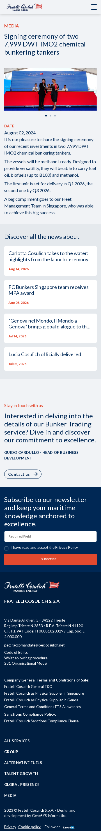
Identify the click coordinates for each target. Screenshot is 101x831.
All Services (17, 741)
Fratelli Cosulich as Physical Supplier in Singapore (44, 693)
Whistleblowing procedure (25, 658)
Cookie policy (29, 827)
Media (10, 795)
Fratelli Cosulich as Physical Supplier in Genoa (41, 700)
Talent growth (21, 773)
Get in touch (22, 19)
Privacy (10, 827)
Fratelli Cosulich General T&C (28, 686)
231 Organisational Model (25, 663)
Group (11, 752)
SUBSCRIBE (49, 559)
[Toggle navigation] (94, 7)
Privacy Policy (66, 547)
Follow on (53, 827)
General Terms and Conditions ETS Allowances (42, 706)
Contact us (19, 474)
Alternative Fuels (23, 762)
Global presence (21, 784)
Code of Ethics (16, 652)
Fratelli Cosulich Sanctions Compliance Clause (41, 721)
